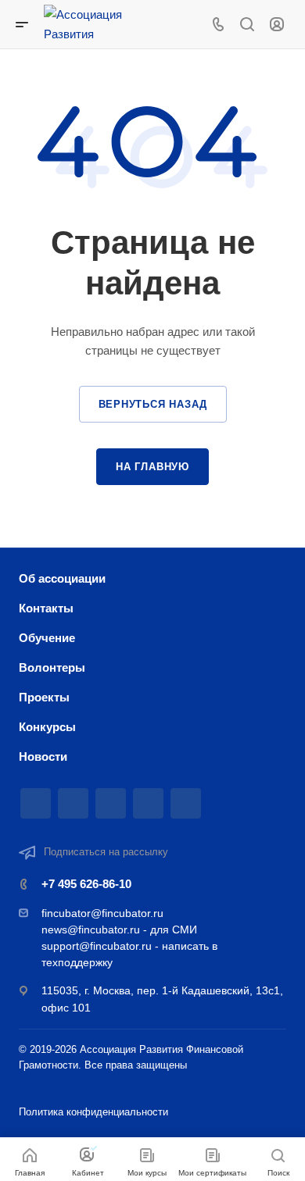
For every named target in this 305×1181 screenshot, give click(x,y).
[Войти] (277, 24)
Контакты (46, 608)
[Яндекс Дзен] (185, 803)
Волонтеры (52, 667)
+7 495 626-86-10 (86, 883)
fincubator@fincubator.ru (102, 913)
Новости (43, 756)
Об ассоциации (62, 578)
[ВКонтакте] (73, 803)
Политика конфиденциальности (93, 1112)
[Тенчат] (35, 803)
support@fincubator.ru (96, 946)
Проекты (44, 697)
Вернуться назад (153, 404)
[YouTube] (148, 803)
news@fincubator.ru (90, 929)
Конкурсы (47, 726)
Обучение (47, 637)
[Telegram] (110, 803)
